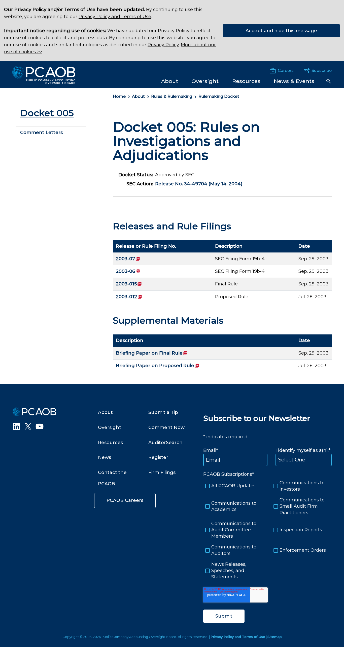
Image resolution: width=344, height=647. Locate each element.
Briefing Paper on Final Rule (152, 353)
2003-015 (129, 284)
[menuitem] (169, 80)
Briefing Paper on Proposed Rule (157, 365)
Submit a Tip (163, 412)
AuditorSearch (165, 442)
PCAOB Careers (125, 500)
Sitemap (274, 637)
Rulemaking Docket (218, 96)
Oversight (109, 427)
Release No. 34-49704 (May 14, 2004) (198, 184)
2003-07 (128, 259)
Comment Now (166, 427)
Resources (110, 442)
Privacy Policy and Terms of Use (115, 16)
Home (119, 96)
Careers (286, 70)
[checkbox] (267, 530)
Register (158, 457)
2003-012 (129, 296)
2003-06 (128, 271)
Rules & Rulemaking (171, 96)
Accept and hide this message (281, 30)
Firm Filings (162, 472)
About (138, 96)
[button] (329, 81)
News (104, 457)
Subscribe (322, 70)
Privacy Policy (163, 45)
